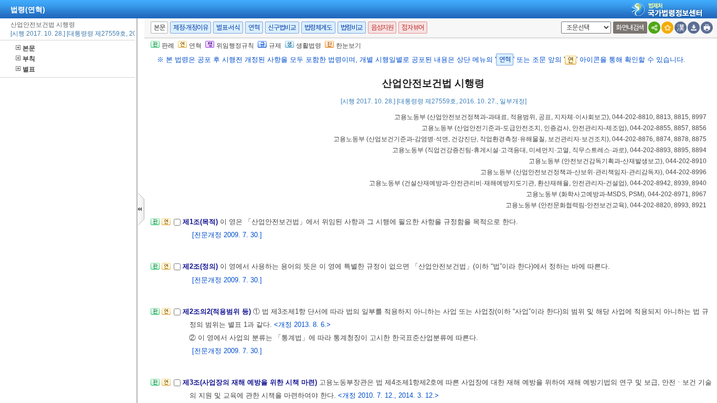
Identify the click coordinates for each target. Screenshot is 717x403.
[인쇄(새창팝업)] (707, 28)
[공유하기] (654, 28)
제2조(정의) (201, 266)
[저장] (694, 28)
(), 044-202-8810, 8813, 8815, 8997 (550, 117)
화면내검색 (630, 27)
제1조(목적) (201, 222)
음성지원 (382, 27)
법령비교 (352, 27)
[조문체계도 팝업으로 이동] (155, 225)
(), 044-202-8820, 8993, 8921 (606, 205)
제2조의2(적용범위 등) (218, 311)
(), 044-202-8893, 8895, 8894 (549, 150)
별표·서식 (228, 27)
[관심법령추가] (667, 28)
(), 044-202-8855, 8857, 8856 (564, 128)
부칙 (29, 58)
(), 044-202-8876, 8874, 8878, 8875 (520, 139)
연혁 (253, 27)
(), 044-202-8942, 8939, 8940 (538, 183)
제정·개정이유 (190, 27)
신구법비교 (282, 27)
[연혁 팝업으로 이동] (166, 225)
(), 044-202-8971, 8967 (616, 194)
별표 (29, 69)
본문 (29, 48)
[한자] (680, 28)
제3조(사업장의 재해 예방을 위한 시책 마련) (251, 382)
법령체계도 (318, 27)
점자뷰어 (413, 27)
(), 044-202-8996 (593, 172)
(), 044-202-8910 (618, 161)
